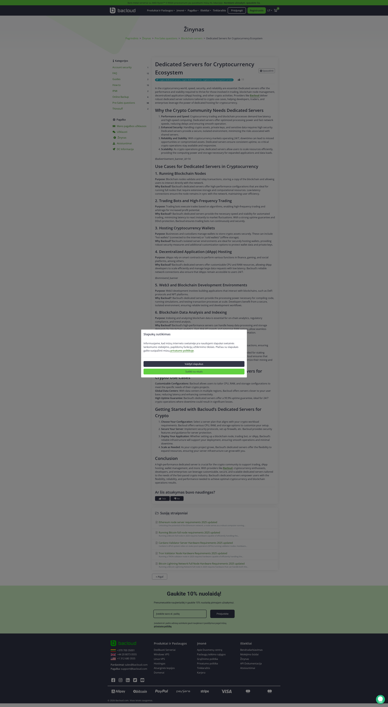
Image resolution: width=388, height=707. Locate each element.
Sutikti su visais (194, 371)
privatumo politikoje (182, 350)
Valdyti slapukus (194, 364)
